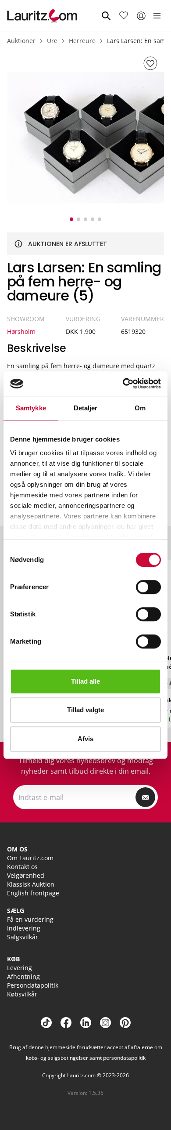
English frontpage (33, 893)
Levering (19, 967)
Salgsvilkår (22, 937)
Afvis (85, 738)
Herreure (82, 40)
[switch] (148, 587)
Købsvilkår (22, 994)
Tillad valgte (85, 709)
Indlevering (23, 928)
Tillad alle (85, 681)
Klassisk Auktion (30, 884)
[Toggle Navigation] (157, 16)
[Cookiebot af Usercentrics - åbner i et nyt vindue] (123, 383)
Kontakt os (22, 866)
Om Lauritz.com (30, 858)
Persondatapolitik (32, 985)
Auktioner (21, 40)
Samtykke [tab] (31, 408)
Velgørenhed (25, 875)
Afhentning (23, 976)
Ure (52, 40)
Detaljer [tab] (86, 408)
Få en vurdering (30, 919)
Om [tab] (140, 408)
